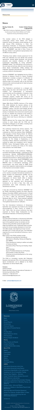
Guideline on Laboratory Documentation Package (17, 380)
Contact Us (7, 398)
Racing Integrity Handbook (11, 337)
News (5, 318)
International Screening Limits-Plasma (14, 368)
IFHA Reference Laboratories (12, 378)
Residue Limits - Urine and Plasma (13, 385)
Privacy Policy (21, 406)
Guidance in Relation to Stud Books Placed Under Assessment (17, 387)
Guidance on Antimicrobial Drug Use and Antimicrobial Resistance (15, 395)
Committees (7, 354)
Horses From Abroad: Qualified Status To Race (16, 392)
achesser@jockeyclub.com (14, 280)
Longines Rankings (9, 344)
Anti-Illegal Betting (9, 362)
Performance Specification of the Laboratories (16, 370)
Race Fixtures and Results (11, 342)
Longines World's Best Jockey (12, 346)
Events (5, 320)
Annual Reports (8, 322)
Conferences (7, 324)
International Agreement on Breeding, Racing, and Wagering (17, 382)
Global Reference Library (10, 334)
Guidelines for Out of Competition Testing (15, 372)
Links (5, 330)
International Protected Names (12, 328)
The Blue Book (8, 332)
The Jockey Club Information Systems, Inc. (21, 407)
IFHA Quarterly (8, 336)
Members (6, 360)
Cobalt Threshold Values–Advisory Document (16, 376)
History (6, 358)
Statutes (6, 356)
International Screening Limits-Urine (13, 366)
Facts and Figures (9, 326)
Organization (7, 352)
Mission (6, 350)
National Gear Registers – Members (13, 374)
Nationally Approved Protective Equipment (15, 390)
